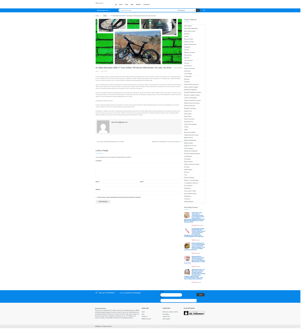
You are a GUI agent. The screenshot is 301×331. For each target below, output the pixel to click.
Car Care (186, 63)
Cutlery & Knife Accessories (191, 84)
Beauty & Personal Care (190, 44)
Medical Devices (188, 137)
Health (186, 129)
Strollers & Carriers (189, 41)
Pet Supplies (187, 159)
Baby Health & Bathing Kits (191, 28)
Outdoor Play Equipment (190, 124)
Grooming (186, 167)
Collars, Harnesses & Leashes (191, 164)
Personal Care (188, 55)
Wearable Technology (190, 108)
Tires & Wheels (188, 73)
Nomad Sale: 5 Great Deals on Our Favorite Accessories (167, 141)
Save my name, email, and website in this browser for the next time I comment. (119, 197)
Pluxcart (98, 326)
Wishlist (138, 4)
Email (142, 181)
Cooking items (188, 76)
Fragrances (187, 47)
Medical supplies (188, 143)
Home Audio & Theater (190, 191)
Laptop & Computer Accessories (192, 100)
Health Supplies (188, 169)
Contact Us (146, 4)
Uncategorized (188, 156)
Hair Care (186, 49)
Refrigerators (187, 196)
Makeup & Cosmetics (189, 52)
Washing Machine (188, 201)
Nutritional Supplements (190, 140)
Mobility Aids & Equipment (190, 151)
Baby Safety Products (189, 31)
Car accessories (188, 60)
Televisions (187, 199)
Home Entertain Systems (190, 193)
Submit (200, 294)
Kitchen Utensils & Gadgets (191, 87)
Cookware (187, 81)
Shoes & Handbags (189, 177)
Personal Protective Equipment (192, 153)
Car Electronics (188, 65)
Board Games (187, 116)
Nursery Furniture (188, 39)
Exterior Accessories (189, 68)
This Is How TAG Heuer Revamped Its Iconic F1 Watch (110, 141)
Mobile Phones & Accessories (191, 103)
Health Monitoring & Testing (191, 135)
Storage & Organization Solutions (192, 92)
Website (98, 189)
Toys (185, 175)
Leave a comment (178, 67)
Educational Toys (188, 121)
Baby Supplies (188, 25)
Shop (126, 4)
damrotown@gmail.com (119, 122)
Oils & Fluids (187, 71)
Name (98, 181)
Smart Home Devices (189, 105)
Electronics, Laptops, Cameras (192, 95)
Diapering (186, 33)
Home (120, 4)
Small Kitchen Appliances (190, 89)
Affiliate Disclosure (146, 318)
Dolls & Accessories (189, 119)
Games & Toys (188, 111)
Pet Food (186, 172)
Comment (99, 160)
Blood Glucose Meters (190, 132)
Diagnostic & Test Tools (190, 145)
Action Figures (188, 113)
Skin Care (186, 57)
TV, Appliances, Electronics (191, 183)
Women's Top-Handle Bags (191, 180)
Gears (104, 15)
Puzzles (186, 127)
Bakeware (187, 79)
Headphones (187, 188)
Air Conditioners (188, 185)
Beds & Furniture (188, 161)
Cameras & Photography (190, 97)
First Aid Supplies (188, 148)
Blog (132, 4)
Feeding (186, 36)
